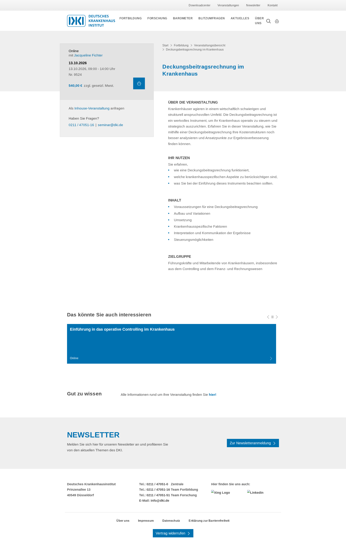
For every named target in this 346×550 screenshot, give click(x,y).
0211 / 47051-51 (158, 495)
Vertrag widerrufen (171, 533)
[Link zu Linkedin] (263, 493)
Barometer (183, 18)
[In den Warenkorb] (139, 83)
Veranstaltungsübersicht (209, 45)
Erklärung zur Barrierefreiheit (209, 520)
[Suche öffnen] (268, 21)
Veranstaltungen (228, 5)
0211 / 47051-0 (157, 484)
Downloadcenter (199, 5)
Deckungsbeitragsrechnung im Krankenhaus (195, 49)
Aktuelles (240, 18)
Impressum (146, 520)
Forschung (157, 18)
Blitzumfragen (211, 18)
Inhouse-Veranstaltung (92, 108)
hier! (212, 394)
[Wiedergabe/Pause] (272, 317)
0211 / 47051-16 (81, 125)
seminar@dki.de (110, 125)
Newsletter (253, 5)
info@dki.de (160, 500)
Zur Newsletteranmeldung (251, 443)
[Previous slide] (268, 317)
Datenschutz (171, 520)
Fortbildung (130, 18)
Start (165, 45)
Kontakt (273, 5)
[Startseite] (91, 21)
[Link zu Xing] (227, 493)
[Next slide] (277, 317)
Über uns (259, 21)
